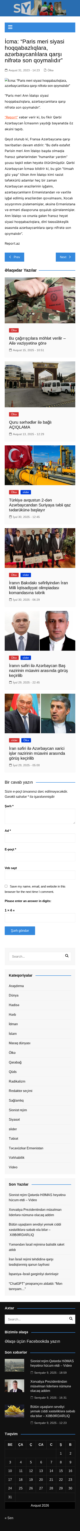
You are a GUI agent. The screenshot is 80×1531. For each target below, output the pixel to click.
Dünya (13, 995)
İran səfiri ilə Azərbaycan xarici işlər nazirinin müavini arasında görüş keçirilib (37, 753)
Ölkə (51, 70)
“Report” (11, 117)
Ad (8, 830)
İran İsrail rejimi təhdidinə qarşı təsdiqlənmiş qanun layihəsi (31, 1261)
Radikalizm (17, 1081)
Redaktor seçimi (20, 1091)
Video (13, 1167)
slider (26, 492)
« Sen (9, 1518)
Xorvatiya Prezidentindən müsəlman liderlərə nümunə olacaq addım (35, 1212)
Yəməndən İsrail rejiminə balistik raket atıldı (36, 1247)
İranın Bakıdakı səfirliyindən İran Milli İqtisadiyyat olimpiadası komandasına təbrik (38, 588)
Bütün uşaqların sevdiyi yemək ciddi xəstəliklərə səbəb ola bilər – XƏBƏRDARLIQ (35, 1230)
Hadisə (14, 1005)
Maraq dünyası (19, 1043)
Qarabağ (15, 1062)
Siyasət (14, 1119)
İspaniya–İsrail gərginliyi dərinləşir (33, 1274)
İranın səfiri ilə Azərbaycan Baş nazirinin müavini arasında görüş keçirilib (38, 670)
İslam (13, 1033)
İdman (13, 1024)
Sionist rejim (18, 1110)
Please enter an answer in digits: (28, 901)
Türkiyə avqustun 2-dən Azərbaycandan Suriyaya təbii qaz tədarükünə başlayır (40, 505)
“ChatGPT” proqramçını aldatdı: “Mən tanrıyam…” (35, 1286)
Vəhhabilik (16, 1157)
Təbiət (13, 1138)
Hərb (12, 1014)
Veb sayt (11, 868)
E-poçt (10, 849)
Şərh (9, 806)
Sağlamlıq (16, 1100)
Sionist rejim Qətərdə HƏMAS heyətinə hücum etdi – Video (37, 1197)
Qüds (13, 1072)
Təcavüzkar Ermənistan (26, 1148)
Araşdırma (16, 986)
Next (63, 257)
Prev (17, 257)
